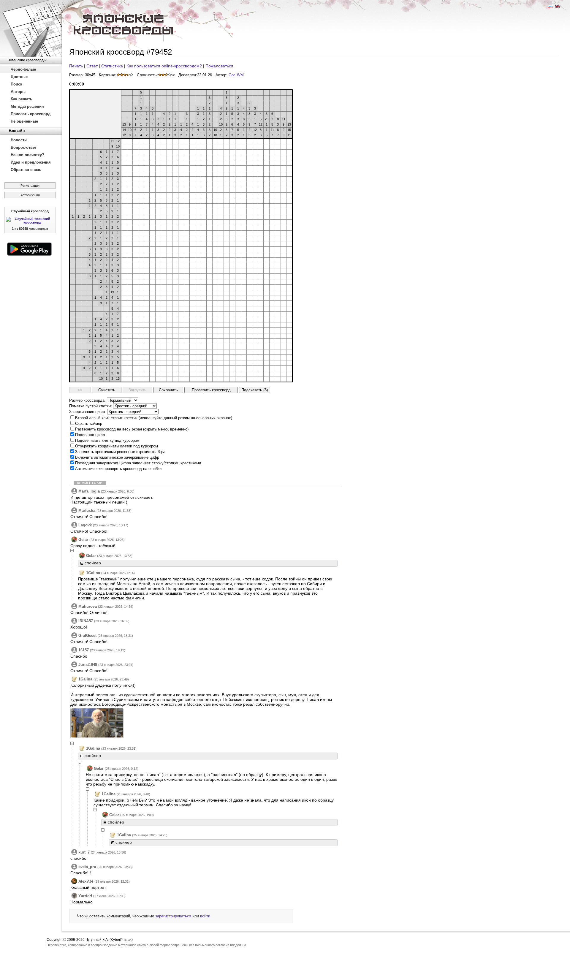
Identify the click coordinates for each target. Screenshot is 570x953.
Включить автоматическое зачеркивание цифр (117, 457)
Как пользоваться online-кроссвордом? (164, 66)
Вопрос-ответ (24, 147)
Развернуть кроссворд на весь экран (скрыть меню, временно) (132, 429)
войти (205, 916)
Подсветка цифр (90, 435)
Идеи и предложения (31, 162)
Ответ (92, 66)
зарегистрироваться (173, 916)
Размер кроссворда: (87, 400)
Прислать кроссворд (30, 114)
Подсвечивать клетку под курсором (107, 440)
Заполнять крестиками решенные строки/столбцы (119, 451)
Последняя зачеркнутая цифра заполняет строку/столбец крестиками (138, 463)
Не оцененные (24, 121)
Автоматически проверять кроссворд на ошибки (118, 468)
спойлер (93, 563)
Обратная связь (26, 169)
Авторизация (30, 195)
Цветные (19, 77)
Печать (76, 66)
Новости (19, 140)
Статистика (112, 66)
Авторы (18, 91)
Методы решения (27, 106)
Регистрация (29, 185)
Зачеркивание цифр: (87, 411)
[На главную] (31, 28)
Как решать (21, 99)
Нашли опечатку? (27, 155)
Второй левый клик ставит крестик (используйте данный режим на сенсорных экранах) (153, 418)
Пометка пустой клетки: (90, 406)
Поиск (16, 84)
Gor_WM (236, 75)
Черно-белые (23, 69)
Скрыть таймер (88, 423)
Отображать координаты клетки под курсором (116, 446)
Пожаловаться (219, 66)
